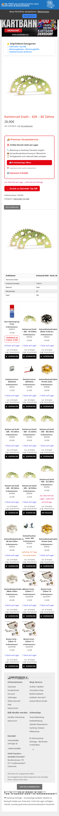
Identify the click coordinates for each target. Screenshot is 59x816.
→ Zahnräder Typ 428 (16, 46)
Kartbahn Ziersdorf (38, 697)
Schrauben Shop (36, 690)
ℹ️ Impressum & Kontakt (17, 173)
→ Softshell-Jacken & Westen (19, 52)
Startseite (12, 686)
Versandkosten (27, 126)
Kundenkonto (13, 690)
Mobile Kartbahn (36, 694)
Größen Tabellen (37, 686)
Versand (11, 694)
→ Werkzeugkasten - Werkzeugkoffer (23, 49)
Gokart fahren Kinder (38, 701)
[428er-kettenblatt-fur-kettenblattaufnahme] (29, 85)
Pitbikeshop (34, 731)
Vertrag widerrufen (29, 787)
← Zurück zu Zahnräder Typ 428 (22, 188)
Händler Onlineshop (16, 717)
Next (51, 86)
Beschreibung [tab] (12, 207)
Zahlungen (12, 697)
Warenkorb (13, 356)
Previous (8, 86)
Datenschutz (13, 708)
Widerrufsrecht (14, 701)
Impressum (12, 720)
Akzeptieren (29, 16)
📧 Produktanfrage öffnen (20, 163)
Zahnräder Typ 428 (21, 199)
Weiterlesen (47, 513)
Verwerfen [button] (50, 804)
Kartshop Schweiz (37, 728)
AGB (9, 704)
